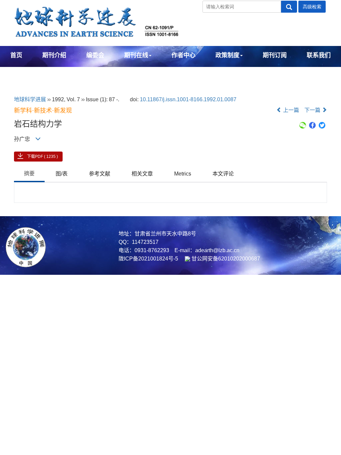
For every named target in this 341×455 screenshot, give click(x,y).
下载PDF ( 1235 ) (42, 156)
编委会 (95, 55)
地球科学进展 (30, 99)
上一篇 (290, 110)
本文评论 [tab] (223, 174)
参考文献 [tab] (99, 174)
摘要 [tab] (29, 173)
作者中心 (183, 55)
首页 (16, 55)
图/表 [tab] (62, 174)
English (21, 73)
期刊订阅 (275, 55)
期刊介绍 (54, 55)
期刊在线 (136, 55)
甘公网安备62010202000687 (225, 258)
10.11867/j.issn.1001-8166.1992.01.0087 (188, 99)
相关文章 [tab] (142, 174)
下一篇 (313, 110)
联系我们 (319, 55)
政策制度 (227, 55)
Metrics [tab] (182, 174)
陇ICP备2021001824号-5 (148, 258)
